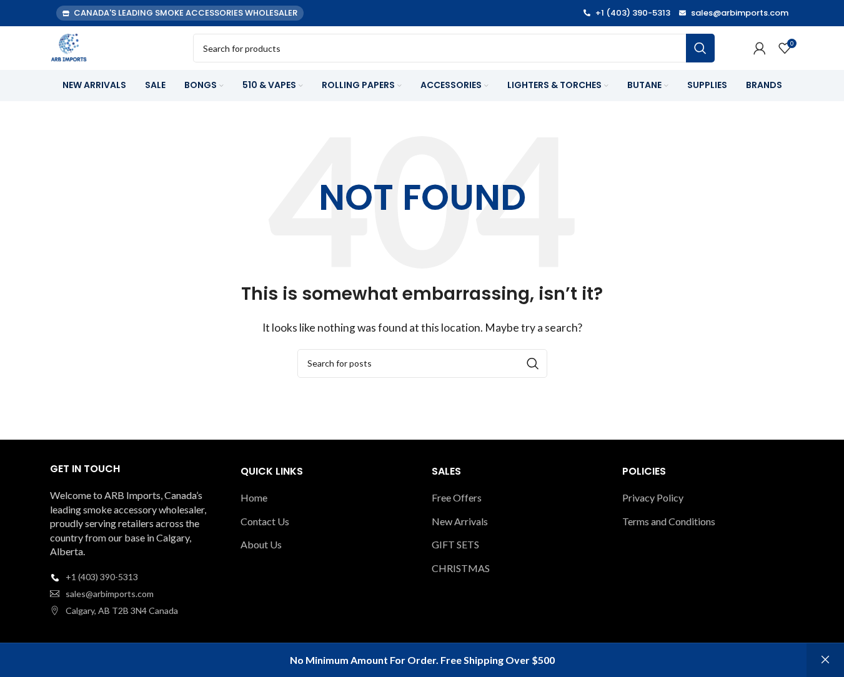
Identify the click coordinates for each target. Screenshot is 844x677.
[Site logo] (68, 46)
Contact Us (265, 521)
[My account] (759, 48)
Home (254, 497)
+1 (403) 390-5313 (102, 576)
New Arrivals (460, 521)
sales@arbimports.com (110, 593)
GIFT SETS (455, 544)
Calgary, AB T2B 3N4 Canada (122, 610)
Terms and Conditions (668, 521)
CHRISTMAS (461, 568)
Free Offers (457, 497)
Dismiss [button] (825, 660)
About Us (261, 544)
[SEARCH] (700, 48)
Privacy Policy (652, 497)
